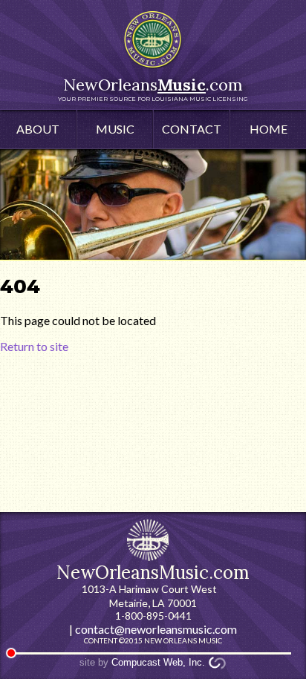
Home (268, 129)
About (37, 129)
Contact (191, 129)
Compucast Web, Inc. (158, 662)
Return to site (34, 346)
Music (115, 129)
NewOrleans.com (153, 88)
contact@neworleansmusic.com (156, 629)
